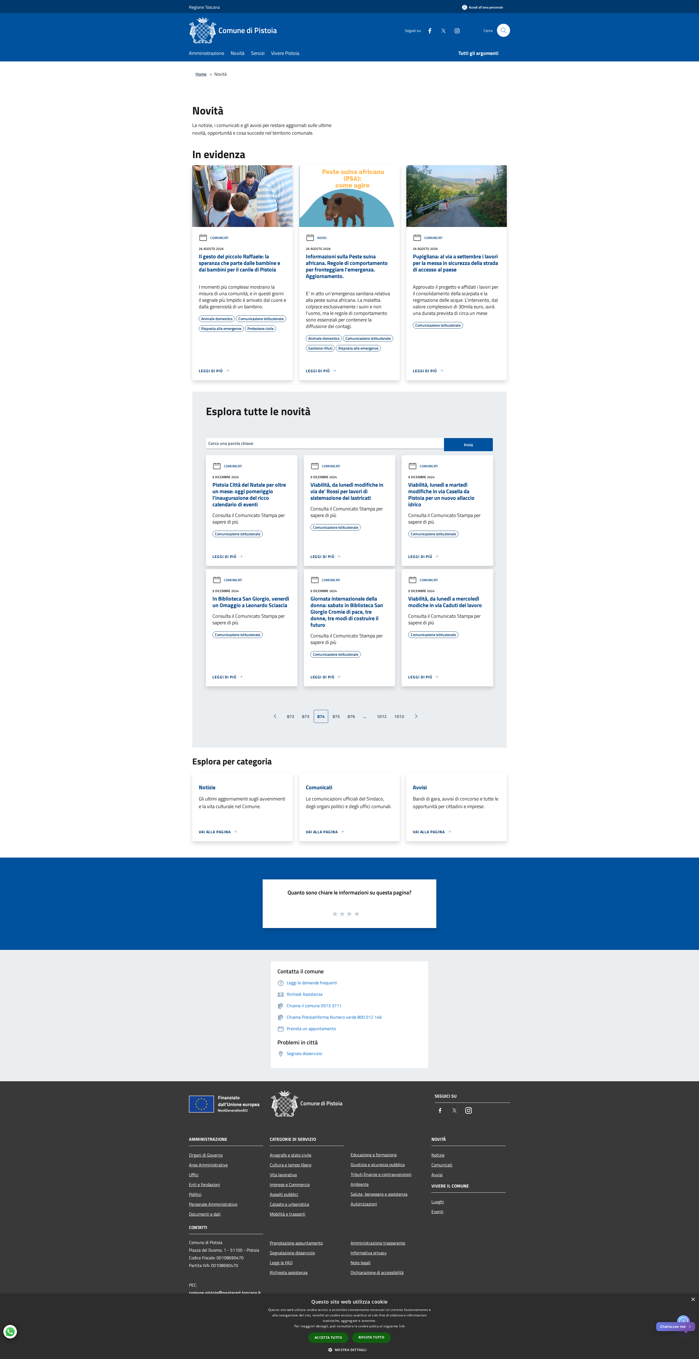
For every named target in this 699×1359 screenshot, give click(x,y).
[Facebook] (427, 30)
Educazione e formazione (374, 1154)
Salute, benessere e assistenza (379, 1194)
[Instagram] (454, 30)
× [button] (693, 1300)
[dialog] (349, 1326)
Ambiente (360, 1184)
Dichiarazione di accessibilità (377, 1272)
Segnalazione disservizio (292, 1252)
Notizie (438, 1155)
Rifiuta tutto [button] (371, 1337)
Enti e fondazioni (204, 1184)
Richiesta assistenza (288, 1272)
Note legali (361, 1262)
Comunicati (219, 237)
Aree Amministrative (208, 1165)
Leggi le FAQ (281, 1262)
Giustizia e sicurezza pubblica (378, 1164)
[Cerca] (503, 30)
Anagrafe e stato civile (290, 1155)
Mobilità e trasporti (287, 1214)
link (402, 1326)
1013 (399, 716)
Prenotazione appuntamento (296, 1243)
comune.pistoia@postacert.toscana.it (225, 1292)
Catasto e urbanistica (289, 1204)
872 (290, 716)
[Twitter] (441, 30)
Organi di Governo (206, 1155)
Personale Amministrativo (213, 1204)
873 (305, 716)
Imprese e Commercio (290, 1184)
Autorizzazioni (364, 1204)
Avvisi (322, 237)
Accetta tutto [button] (328, 1337)
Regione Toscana (204, 7)
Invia (468, 444)
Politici (195, 1194)
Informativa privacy (369, 1252)
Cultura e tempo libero (290, 1165)
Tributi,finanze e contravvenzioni (381, 1174)
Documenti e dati (205, 1214)
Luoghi (437, 1201)
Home (201, 74)
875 (336, 716)
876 (351, 716)
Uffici (194, 1174)
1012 (382, 716)
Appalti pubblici (284, 1194)
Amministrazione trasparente (378, 1243)
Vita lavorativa (283, 1174)
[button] (349, 1349)
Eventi (437, 1211)
